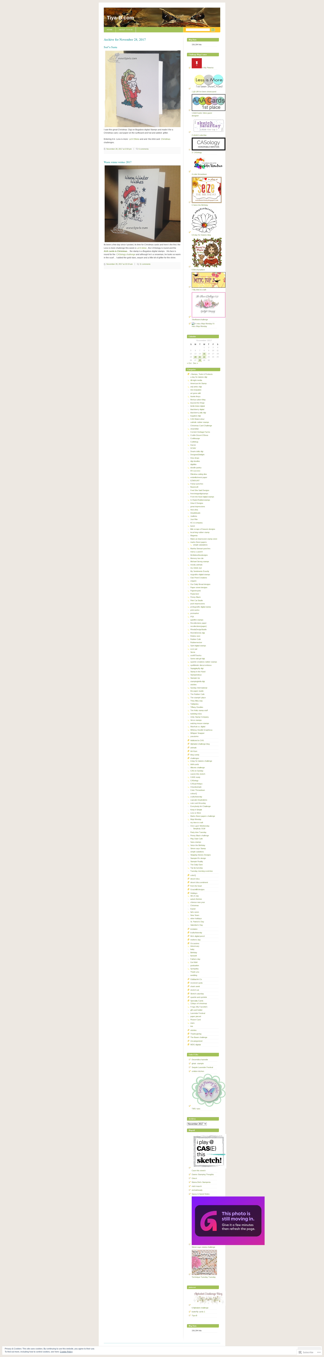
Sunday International (198, 688)
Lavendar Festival (197, 1013)
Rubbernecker (196, 642)
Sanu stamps (195, 842)
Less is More (195, 813)
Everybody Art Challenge (200, 806)
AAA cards (194, 764)
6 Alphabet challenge (200, 1308)
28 (200, 360)
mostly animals (196, 565)
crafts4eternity (196, 797)
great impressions (197, 507)
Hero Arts (194, 510)
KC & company (196, 523)
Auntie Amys (195, 396)
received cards (196, 983)
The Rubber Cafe (197, 694)
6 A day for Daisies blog (201, 235)
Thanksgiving (195, 1034)
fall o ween (194, 912)
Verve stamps (196, 720)
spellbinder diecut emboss (201, 665)
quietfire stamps (196, 620)
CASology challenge (125, 254)
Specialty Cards (196, 1001)
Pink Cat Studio (196, 600)
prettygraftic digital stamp (200, 607)
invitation (193, 929)
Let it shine (142, 248)
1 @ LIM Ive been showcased (204, 92)
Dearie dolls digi (196, 451)
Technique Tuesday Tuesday (204, 1277)
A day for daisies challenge (201, 761)
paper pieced (195, 1016)
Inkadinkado (195, 513)
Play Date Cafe (196, 839)
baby (192, 949)
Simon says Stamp (198, 848)
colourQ (193, 793)
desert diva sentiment (199, 882)
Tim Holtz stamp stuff (199, 710)
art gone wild (195, 393)
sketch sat (194, 990)
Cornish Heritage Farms (200, 432)
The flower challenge (198, 1037)
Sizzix (192, 652)
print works (194, 610)
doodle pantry (195, 468)
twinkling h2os (196, 714)
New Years (194, 915)
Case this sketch (199, 1171)
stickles (193, 685)
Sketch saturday (197, 994)
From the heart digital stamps (202, 497)
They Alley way (196, 701)
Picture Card (195, 1020)
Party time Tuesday (198, 832)
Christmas (165, 139)
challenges (194, 758)
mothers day (195, 940)
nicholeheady (197, 1190)
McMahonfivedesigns (199, 555)
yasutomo (194, 736)
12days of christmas (198, 1003)
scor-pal (193, 649)
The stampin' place (198, 698)
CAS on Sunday (196, 771)
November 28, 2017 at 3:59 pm (119, 149)
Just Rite (194, 519)
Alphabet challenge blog (200, 744)
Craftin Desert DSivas (199, 435)
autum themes (196, 899)
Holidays (193, 893)
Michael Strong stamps (199, 561)
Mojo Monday (195, 819)
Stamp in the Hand (197, 672)
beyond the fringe (197, 403)
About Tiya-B (126, 30)
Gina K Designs (196, 503)
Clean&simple (195, 787)
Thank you (194, 972)
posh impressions (197, 604)
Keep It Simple (196, 810)
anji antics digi (196, 387)
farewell (193, 956)
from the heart (196, 886)
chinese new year (197, 902)
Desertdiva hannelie (200, 1060)
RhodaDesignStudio (198, 629)
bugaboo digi (195, 416)
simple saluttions (197, 852)
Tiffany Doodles (196, 707)
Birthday (193, 952)
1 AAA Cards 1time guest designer (202, 114)
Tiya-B (194, 1316)
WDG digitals (195, 1045)
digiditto (193, 464)
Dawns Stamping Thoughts (203, 1174)
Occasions (194, 943)
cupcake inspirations (198, 800)
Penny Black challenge (199, 835)
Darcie (193, 445)
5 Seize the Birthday (200, 205)
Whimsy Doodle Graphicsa (201, 730)
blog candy (194, 755)
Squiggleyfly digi (196, 668)
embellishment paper (198, 477)
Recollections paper (198, 623)
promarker (194, 613)
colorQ (193, 875)
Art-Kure (193, 751)
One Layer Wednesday (199, 826)
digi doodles (195, 461)
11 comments (145, 264)
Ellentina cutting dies (198, 474)
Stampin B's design (198, 858)
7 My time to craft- (199, 290)
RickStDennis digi (197, 633)
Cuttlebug (194, 442)
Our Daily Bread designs (200, 584)
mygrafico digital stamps (200, 574)
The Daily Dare (196, 865)
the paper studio (197, 691)
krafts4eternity (196, 933)
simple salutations (200, 545)
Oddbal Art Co (196, 979)
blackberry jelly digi (198, 413)
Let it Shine (134, 139)
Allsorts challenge (197, 768)
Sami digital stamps (198, 646)
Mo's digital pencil (197, 936)
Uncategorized (196, 1041)
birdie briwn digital (197, 406)
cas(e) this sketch (197, 774)
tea (191, 1026)
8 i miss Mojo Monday (203, 325)
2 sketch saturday (199, 135)
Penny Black (195, 597)
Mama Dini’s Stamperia (201, 1182)
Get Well (193, 962)
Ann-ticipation (195, 390)
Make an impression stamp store (203, 539)
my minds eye (196, 568)
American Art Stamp (198, 383)
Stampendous (196, 675)
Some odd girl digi (197, 659)
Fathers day (195, 959)
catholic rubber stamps (199, 422)
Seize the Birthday (197, 845)
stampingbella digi (197, 681)
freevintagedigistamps (199, 494)
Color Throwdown (197, 790)
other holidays (196, 918)
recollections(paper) (198, 626)
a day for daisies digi (198, 377)
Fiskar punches (196, 484)
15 (204, 354)
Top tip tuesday (196, 868)
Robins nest (195, 636)
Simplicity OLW (199, 829)
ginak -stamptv (198, 1063)
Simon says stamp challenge (203, 1247)
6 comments (144, 149)
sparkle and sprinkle (198, 997)
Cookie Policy (66, 1352)
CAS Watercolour (197, 419)
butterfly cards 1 (198, 1312)
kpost (192, 526)
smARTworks (195, 655)
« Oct (189, 363)
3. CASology (197, 152)
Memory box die (197, 558)
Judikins (193, 516)
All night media (196, 380)
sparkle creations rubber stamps (203, 662)
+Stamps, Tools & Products (201, 374)
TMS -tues (196, 1109)
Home (110, 30)
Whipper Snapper (197, 733)
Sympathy (194, 969)
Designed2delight (197, 455)
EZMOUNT (195, 481)
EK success (195, 471)
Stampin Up (195, 678)
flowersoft (194, 487)
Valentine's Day (196, 925)
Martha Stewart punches (200, 548)
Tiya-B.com (120, 17)
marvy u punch (196, 552)
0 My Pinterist (207, 68)
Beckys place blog (197, 400)
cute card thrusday (198, 803)
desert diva (194, 879)
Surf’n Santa (110, 47)
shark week (195, 986)
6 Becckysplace (198, 270)
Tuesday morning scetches (201, 871)
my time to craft (196, 822)
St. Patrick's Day (197, 922)
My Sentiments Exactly (199, 571)
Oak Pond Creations (198, 578)
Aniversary (194, 946)
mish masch (197, 1186)
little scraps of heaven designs (202, 529)
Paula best (194, 594)
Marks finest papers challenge (202, 816)
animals (193, 748)
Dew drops (194, 458)
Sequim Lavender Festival (202, 1067)
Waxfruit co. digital (197, 727)
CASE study (195, 777)
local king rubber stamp (199, 532)
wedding (193, 975)
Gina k (194, 1178)
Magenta (193, 536)
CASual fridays (196, 784)
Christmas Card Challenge (201, 426)
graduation (194, 965)
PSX (192, 617)
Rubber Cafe (195, 639)
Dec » (195, 363)
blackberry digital (197, 409)
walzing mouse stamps (199, 723)
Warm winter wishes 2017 (117, 162)
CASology (194, 780)
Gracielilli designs (197, 889)
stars (192, 1023)
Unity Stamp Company (199, 717)
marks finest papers (198, 542)
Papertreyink (195, 591)
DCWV (193, 448)
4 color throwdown (199, 174)
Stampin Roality (196, 861)
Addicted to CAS (197, 740)
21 (200, 357)
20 (195, 357)
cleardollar (194, 429)
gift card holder (196, 1010)
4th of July (194, 896)
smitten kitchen (198, 1071)
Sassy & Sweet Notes (201, 1194)
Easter (193, 909)
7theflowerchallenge (200, 320)
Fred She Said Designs (199, 490)
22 (204, 357)
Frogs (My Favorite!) (198, 1007)
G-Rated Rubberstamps (200, 500)
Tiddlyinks (194, 704)
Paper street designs (198, 587)
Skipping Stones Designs (200, 855)
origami (193, 581)
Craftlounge (195, 438)
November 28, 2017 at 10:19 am (119, 264)
